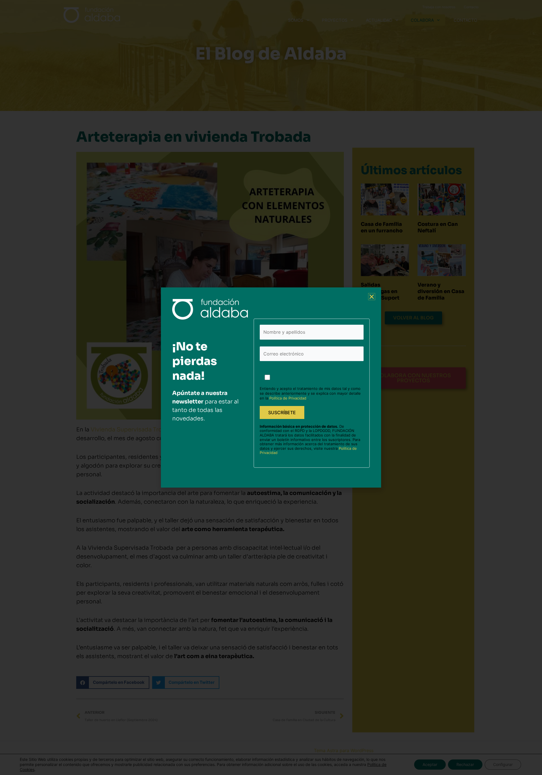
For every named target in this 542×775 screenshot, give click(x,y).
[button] (372, 297)
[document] (271, 387)
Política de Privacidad (288, 398)
